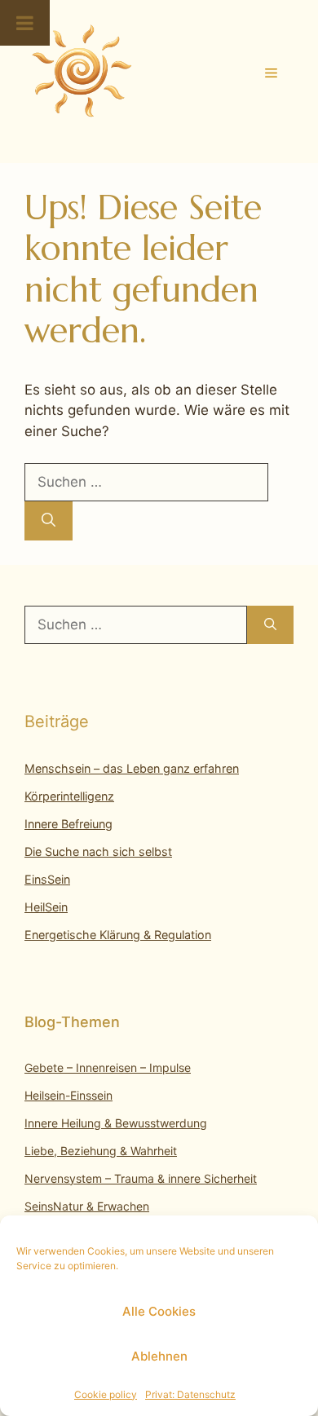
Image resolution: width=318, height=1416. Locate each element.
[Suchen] (48, 520)
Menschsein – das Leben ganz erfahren (131, 768)
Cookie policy (105, 1394)
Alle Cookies (159, 1311)
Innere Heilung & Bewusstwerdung (115, 1123)
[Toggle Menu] (25, 23)
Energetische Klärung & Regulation (117, 935)
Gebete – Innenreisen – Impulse (107, 1067)
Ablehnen (159, 1356)
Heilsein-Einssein (68, 1095)
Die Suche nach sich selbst (98, 851)
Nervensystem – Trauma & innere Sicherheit (140, 1178)
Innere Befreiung (68, 824)
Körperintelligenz (69, 796)
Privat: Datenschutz (190, 1394)
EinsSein (47, 879)
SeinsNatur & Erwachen (86, 1206)
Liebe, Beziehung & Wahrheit (100, 1151)
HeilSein (46, 907)
